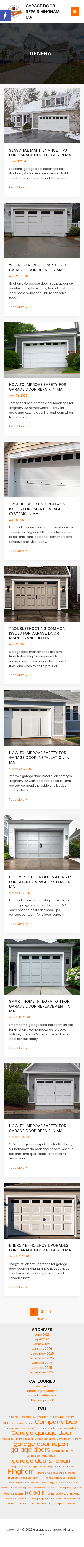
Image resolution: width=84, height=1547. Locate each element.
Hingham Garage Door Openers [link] (25, 1477)
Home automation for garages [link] (22, 1482)
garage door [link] (53, 1432)
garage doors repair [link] (41, 1460)
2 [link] (42, 1311)
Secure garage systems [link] (41, 1498)
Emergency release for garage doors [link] (58, 1428)
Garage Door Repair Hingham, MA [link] (43, 11)
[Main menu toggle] (75, 11)
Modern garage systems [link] (69, 1487)
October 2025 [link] (42, 1363)
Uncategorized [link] (42, 1400)
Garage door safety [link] (62, 1451)
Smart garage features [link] (68, 1498)
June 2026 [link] (42, 1335)
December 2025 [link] (42, 1354)
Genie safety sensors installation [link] (56, 1466)
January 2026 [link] (42, 1349)
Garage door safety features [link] (42, 1455)
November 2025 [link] (42, 1358)
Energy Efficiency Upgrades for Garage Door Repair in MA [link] (40, 1247)
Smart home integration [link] (21, 1503)
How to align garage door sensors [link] (59, 1482)
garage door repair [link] (41, 1443)
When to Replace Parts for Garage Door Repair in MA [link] (37, 267)
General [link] (42, 1386)
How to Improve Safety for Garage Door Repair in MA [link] (37, 387)
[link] (5, 15)
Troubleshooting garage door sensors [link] (55, 1503)
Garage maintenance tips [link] (23, 1466)
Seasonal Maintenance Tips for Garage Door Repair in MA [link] (40, 152)
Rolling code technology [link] (63, 1494)
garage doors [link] (30, 1449)
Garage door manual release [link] (17, 1438)
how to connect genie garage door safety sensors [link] (27, 1487)
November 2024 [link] (42, 1372)
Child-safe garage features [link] (18, 1423)
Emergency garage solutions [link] (21, 1428)
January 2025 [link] (42, 1368)
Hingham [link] (21, 1471)
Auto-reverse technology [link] (22, 1417)
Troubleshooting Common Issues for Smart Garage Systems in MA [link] (37, 509)
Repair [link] (34, 1492)
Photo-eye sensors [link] (13, 1493)
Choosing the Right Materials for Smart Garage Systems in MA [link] (40, 882)
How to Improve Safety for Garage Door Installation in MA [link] (39, 757)
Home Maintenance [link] (42, 1395)
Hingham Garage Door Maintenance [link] (55, 1472)
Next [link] (42, 1319)
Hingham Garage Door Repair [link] (59, 1477)
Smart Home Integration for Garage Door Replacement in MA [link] (39, 1006)
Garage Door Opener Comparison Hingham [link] (58, 1438)
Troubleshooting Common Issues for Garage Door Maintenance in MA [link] (37, 633)
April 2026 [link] (42, 1339)
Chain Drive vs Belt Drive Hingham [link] (55, 1417)
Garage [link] (22, 1432)
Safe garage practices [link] (15, 1498)
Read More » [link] (18, 187)
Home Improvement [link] (42, 1391)
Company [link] (49, 1421)
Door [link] (73, 1421)
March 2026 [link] (42, 1344)
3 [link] (50, 1311)
